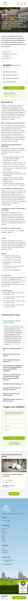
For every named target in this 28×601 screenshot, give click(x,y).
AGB (3, 548)
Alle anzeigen (14, 493)
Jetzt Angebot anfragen (14, 88)
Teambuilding (4, 26)
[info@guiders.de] (2, 564)
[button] (3, 474)
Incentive (8, 28)
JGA (25, 21)
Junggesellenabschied (18, 21)
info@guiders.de (8, 564)
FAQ (3, 530)
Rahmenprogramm (22, 26)
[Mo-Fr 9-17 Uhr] (22, 3)
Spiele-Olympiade (5, 23)
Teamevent (4, 21)
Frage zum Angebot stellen (11, 96)
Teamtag (10, 25)
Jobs (3, 535)
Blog (3, 537)
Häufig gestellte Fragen (10, 94)
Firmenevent (19, 23)
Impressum (5, 552)
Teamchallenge (16, 25)
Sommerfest (10, 21)
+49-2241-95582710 (9, 560)
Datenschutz (5, 550)
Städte (3, 539)
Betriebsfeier (13, 23)
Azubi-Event (4, 25)
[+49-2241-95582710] (2, 560)
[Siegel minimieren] (26, 583)
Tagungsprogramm (13, 26)
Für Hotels (4, 532)
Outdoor (3, 28)
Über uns (4, 528)
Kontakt (4, 541)
